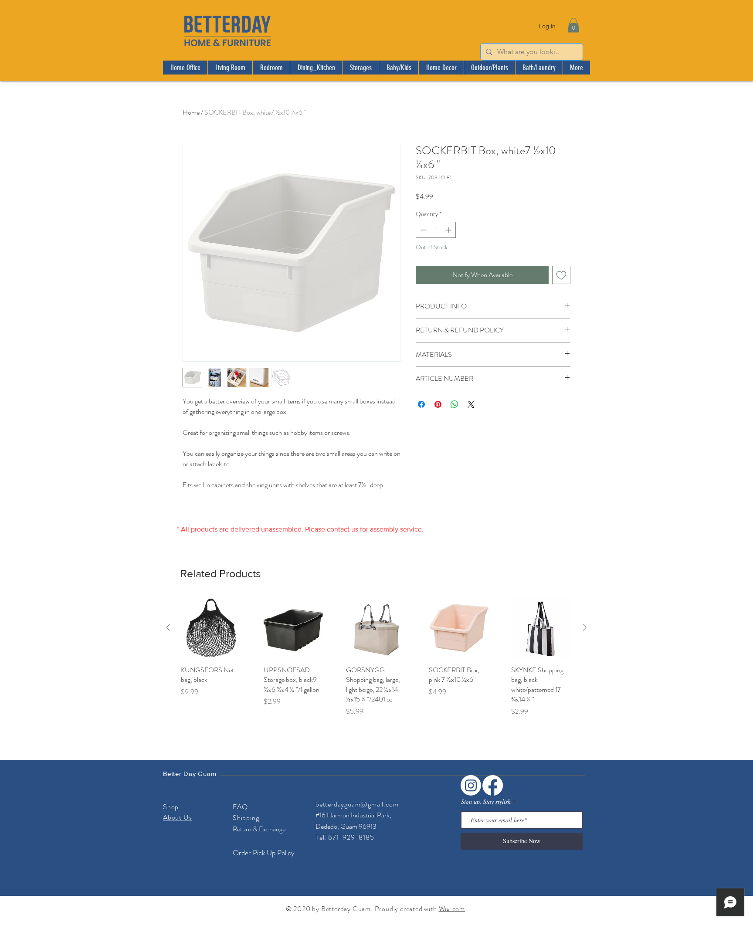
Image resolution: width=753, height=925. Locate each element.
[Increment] (449, 229)
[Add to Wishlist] (561, 275)
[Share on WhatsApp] (454, 404)
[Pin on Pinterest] (438, 404)
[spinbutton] (436, 229)
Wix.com (452, 909)
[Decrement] (422, 229)
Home (191, 112)
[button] (573, 25)
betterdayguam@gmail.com (356, 804)
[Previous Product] (168, 627)
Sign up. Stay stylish (486, 802)
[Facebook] (492, 785)
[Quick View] (211, 627)
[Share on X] (471, 404)
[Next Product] (585, 627)
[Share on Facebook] (421, 404)
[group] (376, 657)
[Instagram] (471, 785)
